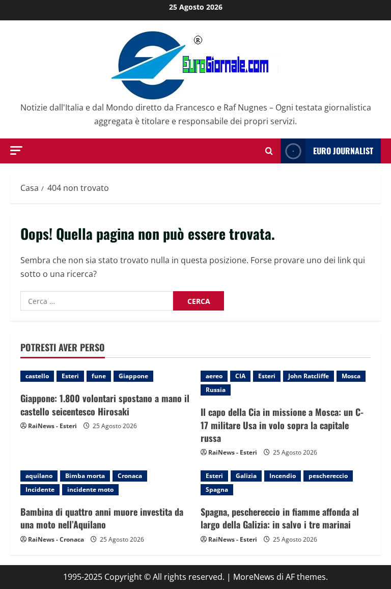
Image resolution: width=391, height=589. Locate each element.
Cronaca (130, 475)
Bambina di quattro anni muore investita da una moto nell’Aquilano (101, 518)
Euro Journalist (343, 151)
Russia (216, 389)
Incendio (282, 475)
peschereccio (328, 475)
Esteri (70, 376)
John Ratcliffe (308, 376)
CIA (240, 376)
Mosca (351, 376)
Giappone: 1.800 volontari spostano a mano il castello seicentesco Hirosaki (104, 404)
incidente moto (90, 489)
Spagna (217, 489)
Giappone (133, 376)
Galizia (246, 475)
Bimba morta (85, 475)
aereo (214, 376)
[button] (16, 150)
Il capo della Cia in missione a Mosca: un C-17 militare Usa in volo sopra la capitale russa (282, 424)
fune (99, 376)
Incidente (39, 489)
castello (37, 376)
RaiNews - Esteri (52, 426)
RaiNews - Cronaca (56, 539)
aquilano (38, 475)
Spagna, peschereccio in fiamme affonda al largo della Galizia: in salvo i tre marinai (280, 518)
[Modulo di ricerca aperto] (269, 151)
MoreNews (253, 576)
